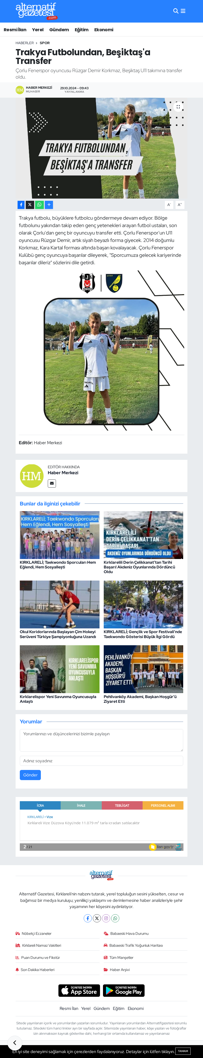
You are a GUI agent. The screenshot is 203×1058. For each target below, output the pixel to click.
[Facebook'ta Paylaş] (21, 205)
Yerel (38, 30)
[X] (97, 918)
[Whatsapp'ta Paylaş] (39, 205)
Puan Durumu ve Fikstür (40, 957)
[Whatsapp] (115, 918)
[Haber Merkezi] (32, 475)
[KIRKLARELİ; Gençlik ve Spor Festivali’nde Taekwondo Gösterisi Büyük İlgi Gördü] (143, 604)
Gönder (30, 775)
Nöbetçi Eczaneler (36, 933)
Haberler (25, 43)
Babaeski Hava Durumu (129, 933)
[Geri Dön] (14, 1043)
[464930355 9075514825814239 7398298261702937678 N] (101, 350)
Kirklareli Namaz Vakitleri (41, 945)
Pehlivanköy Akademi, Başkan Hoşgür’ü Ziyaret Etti (140, 699)
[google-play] (124, 990)
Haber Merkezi (63, 472)
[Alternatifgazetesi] (37, 11)
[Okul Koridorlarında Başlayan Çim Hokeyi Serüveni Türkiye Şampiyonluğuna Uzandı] (60, 604)
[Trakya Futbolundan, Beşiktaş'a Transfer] (102, 148)
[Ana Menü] (183, 11)
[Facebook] (88, 918)
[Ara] (175, 11)
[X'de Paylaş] (30, 205)
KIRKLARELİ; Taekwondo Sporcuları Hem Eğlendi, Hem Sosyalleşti (58, 565)
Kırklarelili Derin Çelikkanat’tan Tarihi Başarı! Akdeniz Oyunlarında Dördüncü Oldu (139, 567)
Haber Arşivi (120, 969)
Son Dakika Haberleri (37, 969)
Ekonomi (103, 30)
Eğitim (81, 30)
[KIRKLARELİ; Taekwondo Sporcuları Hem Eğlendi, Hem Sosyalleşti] (60, 534)
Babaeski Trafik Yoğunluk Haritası (136, 945)
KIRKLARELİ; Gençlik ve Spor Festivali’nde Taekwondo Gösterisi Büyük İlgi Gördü (143, 634)
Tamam (183, 1051)
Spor (45, 43)
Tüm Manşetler (121, 957)
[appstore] (79, 990)
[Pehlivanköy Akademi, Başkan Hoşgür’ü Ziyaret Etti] (143, 669)
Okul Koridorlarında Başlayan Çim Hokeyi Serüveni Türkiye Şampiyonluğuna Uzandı (58, 634)
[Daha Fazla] (49, 205)
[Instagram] (106, 918)
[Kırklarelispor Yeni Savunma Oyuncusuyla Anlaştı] (60, 669)
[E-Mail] (52, 483)
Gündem (59, 30)
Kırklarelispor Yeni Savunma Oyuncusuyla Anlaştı (58, 699)
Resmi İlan (15, 30)
